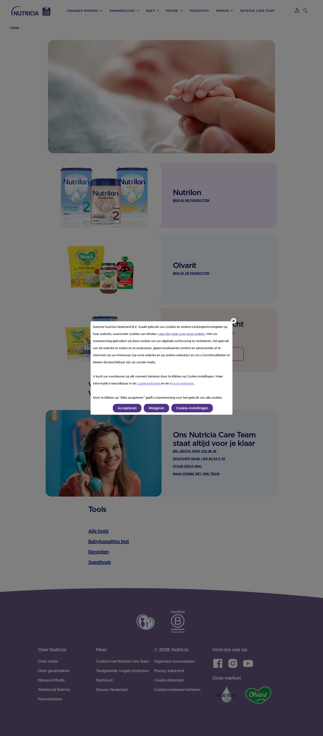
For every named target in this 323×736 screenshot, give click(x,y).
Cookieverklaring (149, 383)
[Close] (233, 321)
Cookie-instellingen (192, 408)
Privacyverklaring (182, 383)
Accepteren (127, 408)
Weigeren (156, 408)
